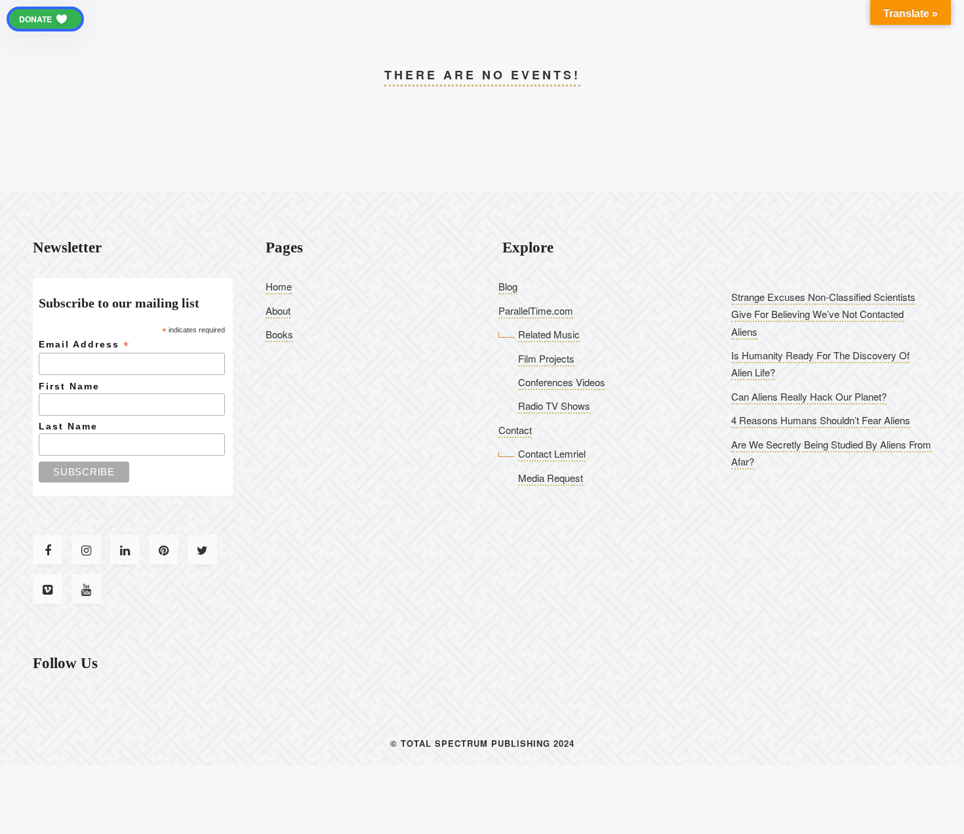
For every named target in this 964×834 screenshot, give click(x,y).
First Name (69, 386)
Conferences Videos (561, 382)
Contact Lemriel (552, 453)
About (278, 310)
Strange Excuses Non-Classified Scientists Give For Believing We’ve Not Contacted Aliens (823, 314)
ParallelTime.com (535, 310)
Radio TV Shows (554, 405)
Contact (515, 430)
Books (279, 334)
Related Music (549, 334)
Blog (507, 286)
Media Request (550, 478)
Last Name (68, 426)
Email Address (84, 344)
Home (279, 286)
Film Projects (546, 358)
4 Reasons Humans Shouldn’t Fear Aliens (820, 420)
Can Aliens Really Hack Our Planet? (809, 396)
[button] (45, 19)
